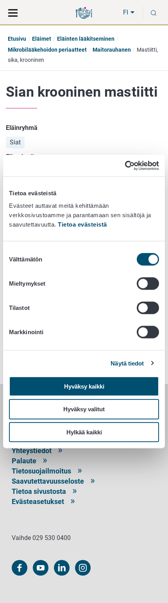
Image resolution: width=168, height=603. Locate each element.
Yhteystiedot (32, 450)
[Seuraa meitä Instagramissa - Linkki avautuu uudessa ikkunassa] (83, 568)
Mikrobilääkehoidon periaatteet (47, 50)
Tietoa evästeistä (82, 224)
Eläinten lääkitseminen (85, 39)
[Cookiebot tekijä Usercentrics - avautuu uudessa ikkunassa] (125, 165)
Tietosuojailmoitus (41, 471)
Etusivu (17, 39)
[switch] (148, 283)
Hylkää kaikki (84, 432)
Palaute (24, 461)
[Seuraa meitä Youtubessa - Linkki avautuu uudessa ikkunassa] (40, 568)
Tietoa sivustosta (39, 491)
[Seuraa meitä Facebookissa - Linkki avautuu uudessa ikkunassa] (19, 568)
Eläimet (41, 39)
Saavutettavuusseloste (48, 481)
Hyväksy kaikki (84, 386)
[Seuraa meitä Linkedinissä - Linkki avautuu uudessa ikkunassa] (62, 568)
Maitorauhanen (112, 50)
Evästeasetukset (38, 501)
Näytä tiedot (127, 363)
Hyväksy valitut (84, 409)
